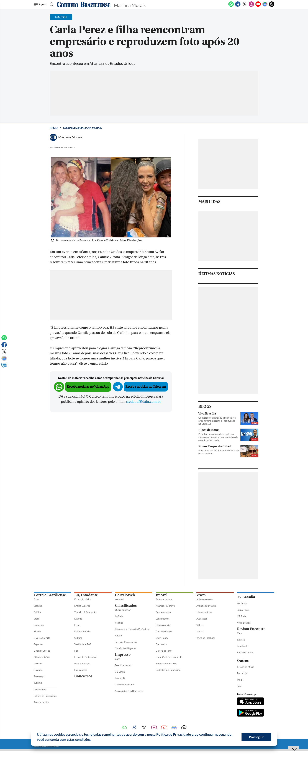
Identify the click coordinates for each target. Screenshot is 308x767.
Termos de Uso (41, 702)
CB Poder (242, 616)
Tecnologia (39, 676)
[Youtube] (258, 6)
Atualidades (243, 646)
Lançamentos (163, 618)
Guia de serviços (164, 631)
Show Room (162, 637)
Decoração (161, 644)
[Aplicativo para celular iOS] (250, 701)
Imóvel (161, 595)
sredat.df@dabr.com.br (143, 402)
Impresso (123, 654)
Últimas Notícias (82, 631)
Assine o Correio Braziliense (129, 691)
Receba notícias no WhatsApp (88, 386)
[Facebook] (237, 6)
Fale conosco (80, 669)
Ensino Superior (82, 605)
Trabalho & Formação (85, 612)
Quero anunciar (123, 609)
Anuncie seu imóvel (165, 605)
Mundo (37, 631)
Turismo (38, 682)
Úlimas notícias (163, 625)
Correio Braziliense (50, 595)
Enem (77, 625)
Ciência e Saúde (42, 657)
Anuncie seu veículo (206, 605)
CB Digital (120, 671)
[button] (92, 740)
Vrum (201, 595)
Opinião (38, 663)
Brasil (36, 618)
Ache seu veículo (204, 599)
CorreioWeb (125, 595)
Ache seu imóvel (164, 599)
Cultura (78, 637)
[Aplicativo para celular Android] (250, 713)
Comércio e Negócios (126, 648)
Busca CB (120, 678)
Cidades (38, 605)
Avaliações (201, 618)
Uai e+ (240, 679)
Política (37, 612)
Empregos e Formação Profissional (132, 629)
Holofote (38, 669)
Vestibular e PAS (82, 644)
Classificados (126, 605)
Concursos (83, 676)
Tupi (239, 686)
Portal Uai (242, 673)
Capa (36, 599)
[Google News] (265, 6)
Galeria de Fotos (164, 650)
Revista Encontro (251, 629)
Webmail (119, 599)
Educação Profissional (85, 657)
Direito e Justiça (42, 650)
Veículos (119, 622)
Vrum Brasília (244, 622)
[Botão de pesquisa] (51, 4)
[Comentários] (4, 367)
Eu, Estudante (86, 595)
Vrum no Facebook (205, 637)
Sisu (76, 650)
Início (54, 127)
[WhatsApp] (231, 6)
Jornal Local (243, 609)
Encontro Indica (245, 652)
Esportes (38, 644)
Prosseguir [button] (256, 737)
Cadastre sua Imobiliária (168, 669)
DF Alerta (242, 603)
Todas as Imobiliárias (166, 663)
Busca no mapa (163, 612)
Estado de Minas (245, 666)
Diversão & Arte (42, 637)
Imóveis (119, 616)
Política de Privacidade (45, 696)
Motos (199, 631)
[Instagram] (251, 6)
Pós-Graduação (82, 663)
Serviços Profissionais (126, 642)
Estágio (78, 618)
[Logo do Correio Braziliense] (83, 4)
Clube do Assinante (125, 684)
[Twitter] (244, 6)
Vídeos (199, 625)
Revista (241, 639)
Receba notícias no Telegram (145, 386)
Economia (39, 625)
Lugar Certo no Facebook (168, 657)
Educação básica (82, 599)
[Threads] (271, 6)
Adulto (118, 635)
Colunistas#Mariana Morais (82, 127)
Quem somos (40, 689)
